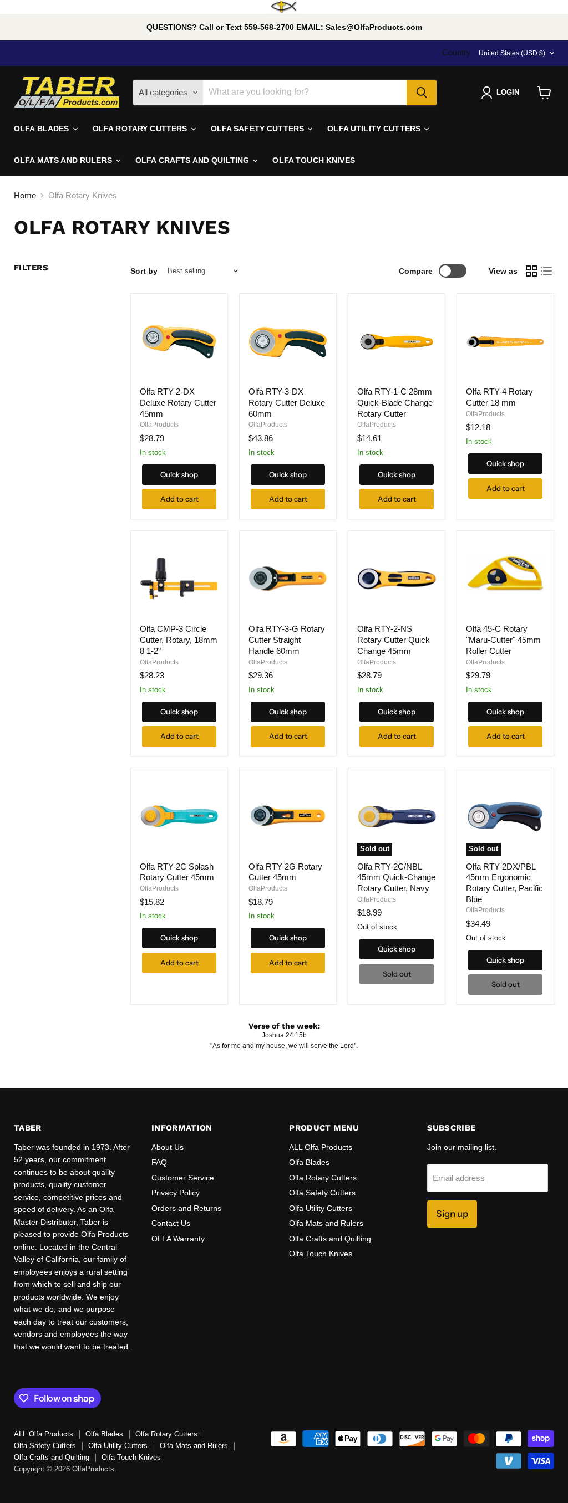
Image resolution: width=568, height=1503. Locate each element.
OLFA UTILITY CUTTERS (375, 128)
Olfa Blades (309, 1162)
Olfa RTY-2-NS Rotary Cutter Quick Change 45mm (393, 639)
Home (25, 195)
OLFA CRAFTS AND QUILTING (193, 160)
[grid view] (531, 271)
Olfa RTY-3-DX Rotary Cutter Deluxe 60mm (286, 402)
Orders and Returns (186, 1208)
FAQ (159, 1162)
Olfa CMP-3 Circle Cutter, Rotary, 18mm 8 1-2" (178, 639)
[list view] (547, 271)
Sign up (452, 1213)
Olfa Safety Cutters (322, 1192)
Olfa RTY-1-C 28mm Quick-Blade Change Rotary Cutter (395, 402)
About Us (167, 1147)
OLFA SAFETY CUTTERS (259, 128)
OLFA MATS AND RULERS (64, 160)
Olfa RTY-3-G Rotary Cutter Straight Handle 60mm (286, 639)
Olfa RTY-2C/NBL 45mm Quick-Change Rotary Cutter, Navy (396, 877)
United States (512, 53)
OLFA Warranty (178, 1238)
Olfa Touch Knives (320, 1253)
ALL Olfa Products (320, 1147)
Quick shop (179, 474)
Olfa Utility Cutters (320, 1208)
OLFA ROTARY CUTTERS (141, 128)
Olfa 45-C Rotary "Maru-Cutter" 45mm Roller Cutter (503, 639)
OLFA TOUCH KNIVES (313, 160)
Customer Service (182, 1177)
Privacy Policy (175, 1192)
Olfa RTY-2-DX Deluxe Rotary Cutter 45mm (178, 402)
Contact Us (170, 1223)
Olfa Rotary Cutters (323, 1177)
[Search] (422, 92)
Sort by (144, 271)
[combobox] (305, 92)
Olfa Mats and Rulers (326, 1223)
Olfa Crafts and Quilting (330, 1238)
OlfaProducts (159, 424)
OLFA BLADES (43, 128)
